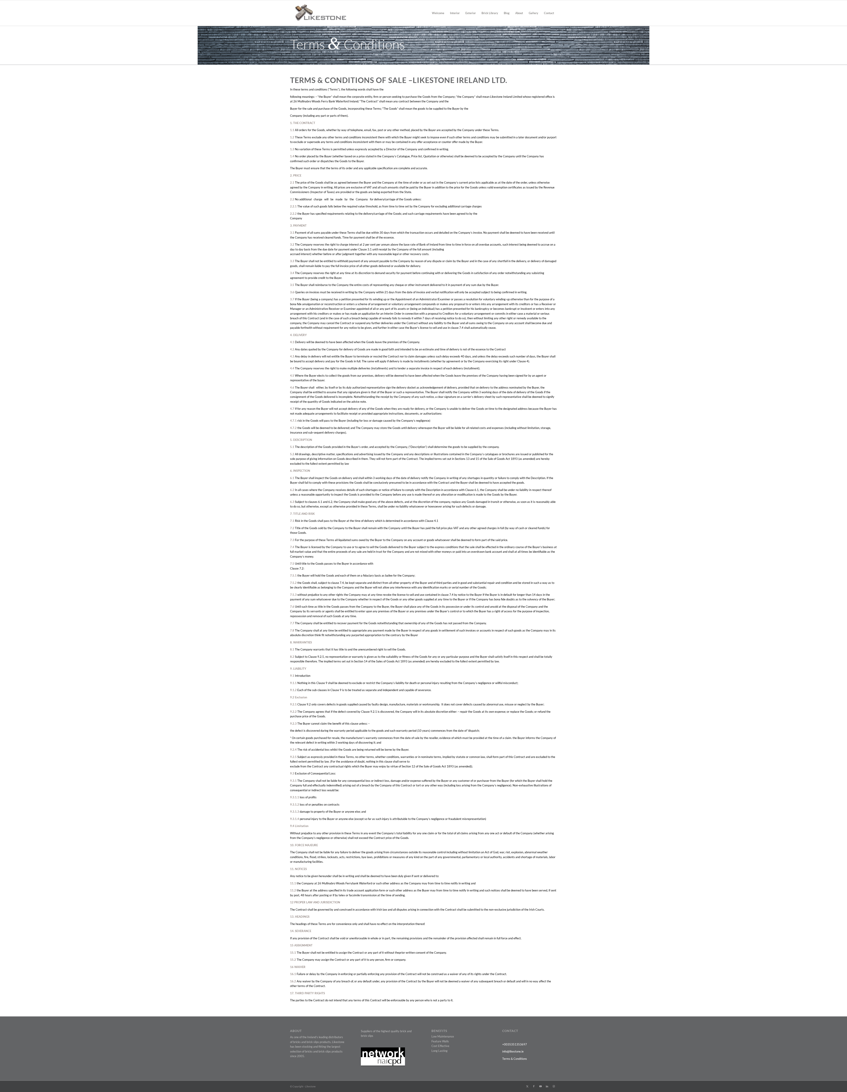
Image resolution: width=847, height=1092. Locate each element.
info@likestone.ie (513, 1051)
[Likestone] (318, 13)
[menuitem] (438, 13)
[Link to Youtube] (540, 1086)
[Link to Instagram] (553, 1086)
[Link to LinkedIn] (547, 1086)
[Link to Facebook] (533, 1086)
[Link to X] (527, 1086)
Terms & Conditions (514, 1058)
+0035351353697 (514, 1044)
